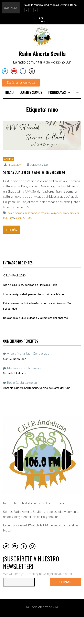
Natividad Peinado (14, 373)
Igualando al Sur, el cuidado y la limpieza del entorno (35, 317)
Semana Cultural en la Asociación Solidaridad (34, 172)
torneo (29, 217)
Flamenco (31, 213)
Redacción (15, 164)
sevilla (19, 217)
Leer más (11, 229)
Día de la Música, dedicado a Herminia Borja (30, 284)
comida (19, 213)
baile (11, 213)
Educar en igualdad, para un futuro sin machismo (33, 294)
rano (65, 213)
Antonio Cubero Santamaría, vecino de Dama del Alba (36, 387)
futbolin (43, 213)
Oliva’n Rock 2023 (14, 275)
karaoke (56, 213)
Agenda (8, 159)
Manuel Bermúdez (14, 359)
